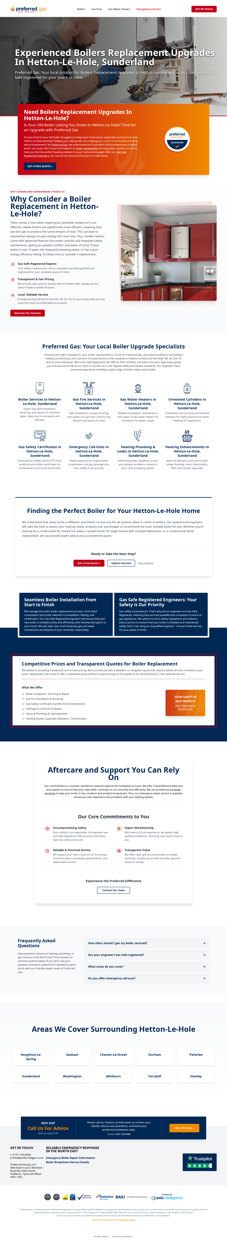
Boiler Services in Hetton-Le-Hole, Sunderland (39, 401)
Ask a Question (146, 563)
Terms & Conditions (122, 1236)
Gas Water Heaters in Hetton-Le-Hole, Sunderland (138, 403)
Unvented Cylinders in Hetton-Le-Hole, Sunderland (187, 403)
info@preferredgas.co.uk (26, 1157)
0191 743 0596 (20, 1154)
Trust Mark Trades (126, 1219)
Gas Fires (96, 9)
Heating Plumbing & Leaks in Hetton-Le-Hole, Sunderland (138, 451)
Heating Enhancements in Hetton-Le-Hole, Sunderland (187, 451)
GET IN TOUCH (204, 9)
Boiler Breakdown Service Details (67, 1162)
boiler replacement (87, 148)
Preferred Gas (59, 144)
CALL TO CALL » (184, 1128)
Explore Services (121, 563)
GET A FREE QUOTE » (40, 166)
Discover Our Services (27, 313)
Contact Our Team (113, 890)
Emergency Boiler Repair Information (70, 1157)
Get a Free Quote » (89, 563)
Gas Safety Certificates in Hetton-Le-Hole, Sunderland (40, 451)
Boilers (81, 9)
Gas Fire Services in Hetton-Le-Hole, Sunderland (89, 403)
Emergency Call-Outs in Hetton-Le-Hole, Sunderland (89, 451)
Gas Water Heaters (119, 9)
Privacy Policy (101, 1236)
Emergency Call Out (149, 9)
